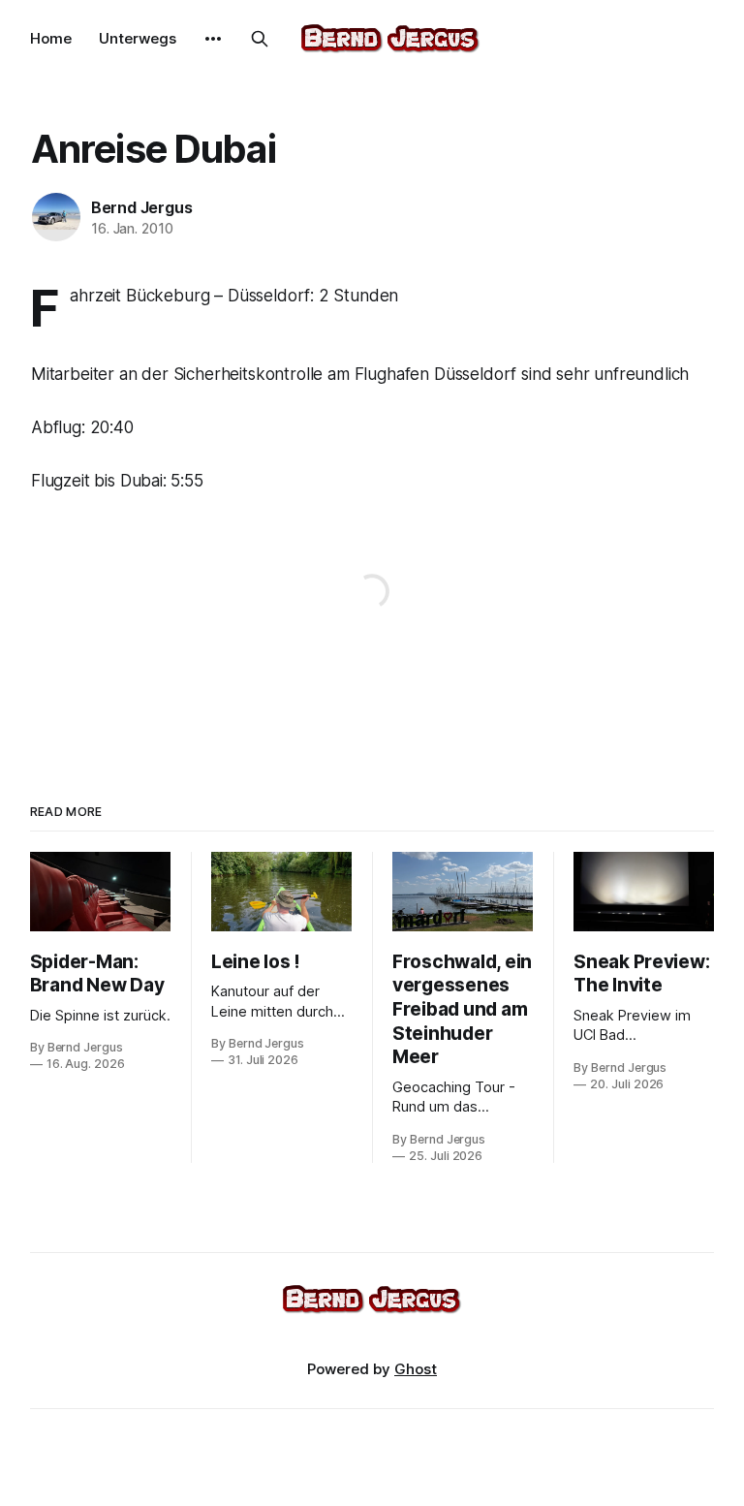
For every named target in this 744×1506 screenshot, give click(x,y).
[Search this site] (259, 38)
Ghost (415, 1369)
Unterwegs (137, 38)
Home (51, 38)
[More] (213, 38)
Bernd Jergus (142, 207)
